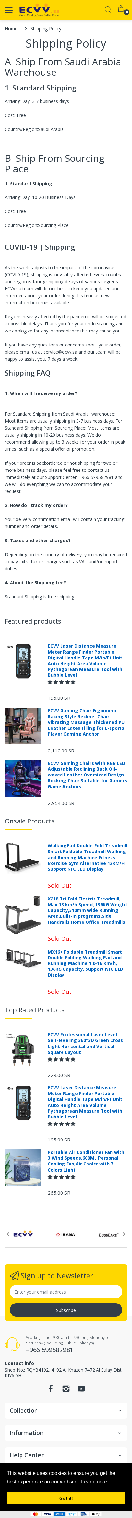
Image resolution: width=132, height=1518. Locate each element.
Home (11, 29)
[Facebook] (50, 1390)
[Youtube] (81, 1390)
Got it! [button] (66, 1498)
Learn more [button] (94, 1481)
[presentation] (8, 1234)
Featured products (33, 621)
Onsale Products (29, 821)
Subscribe (66, 1310)
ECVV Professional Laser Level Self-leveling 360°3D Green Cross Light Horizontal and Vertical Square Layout (85, 1043)
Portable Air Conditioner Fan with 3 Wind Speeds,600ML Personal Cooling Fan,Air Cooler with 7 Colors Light (86, 1161)
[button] (62, 682)
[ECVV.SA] (39, 10)
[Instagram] (66, 1390)
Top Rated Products (35, 1010)
